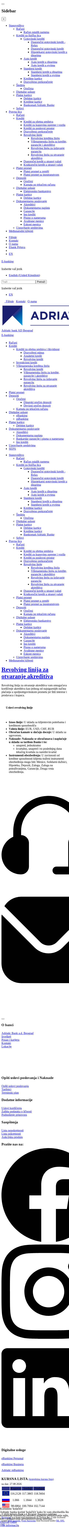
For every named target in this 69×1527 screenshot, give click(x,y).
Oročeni (28, 181)
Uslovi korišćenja (11, 1108)
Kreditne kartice (33, 78)
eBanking (21, 415)
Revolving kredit (33, 359)
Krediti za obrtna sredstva (38, 121)
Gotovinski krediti (34, 38)
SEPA (12, 448)
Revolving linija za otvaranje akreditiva (27, 673)
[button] (66, 1054)
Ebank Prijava (17, 247)
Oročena (28, 88)
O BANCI (8, 1054)
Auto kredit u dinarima (44, 62)
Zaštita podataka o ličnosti (16, 1111)
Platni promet (24, 168)
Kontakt (13, 240)
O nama (13, 243)
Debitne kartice (32, 98)
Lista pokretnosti (11, 1133)
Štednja (20, 85)
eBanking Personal (12, 1458)
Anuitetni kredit (33, 355)
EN (11, 253)
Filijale (13, 237)
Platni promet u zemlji (36, 171)
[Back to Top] (2, 1018)
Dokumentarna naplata (37, 207)
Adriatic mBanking (12, 1470)
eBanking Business (12, 1464)
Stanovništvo (16, 25)
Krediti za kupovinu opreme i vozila (44, 125)
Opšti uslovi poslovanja (15, 1086)
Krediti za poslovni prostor (39, 128)
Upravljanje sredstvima (29, 227)
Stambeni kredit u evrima (45, 75)
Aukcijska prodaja (12, 1137)
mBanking (22, 418)
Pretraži (41, 281)
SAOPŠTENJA (11, 1069)
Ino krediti (30, 214)
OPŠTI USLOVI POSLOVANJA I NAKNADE (28, 1059)
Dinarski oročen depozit (37, 402)
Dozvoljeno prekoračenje (38, 81)
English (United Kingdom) (24, 275)
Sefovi (20, 108)
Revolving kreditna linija (45, 138)
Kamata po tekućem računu (39, 184)
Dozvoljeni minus (34, 352)
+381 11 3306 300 (12, 890)
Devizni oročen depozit (37, 405)
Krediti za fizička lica (28, 35)
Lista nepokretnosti (12, 1130)
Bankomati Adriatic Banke (39, 105)
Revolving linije (33, 134)
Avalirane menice (34, 221)
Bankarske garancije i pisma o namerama (40, 438)
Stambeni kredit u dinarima (46, 71)
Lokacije (6, 1046)
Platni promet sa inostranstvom (41, 174)
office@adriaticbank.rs (14, 995)
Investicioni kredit (26, 362)
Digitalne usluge (25, 91)
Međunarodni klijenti (21, 231)
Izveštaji (6, 1036)
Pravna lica (15, 111)
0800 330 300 (9, 887)
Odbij (13, 1522)
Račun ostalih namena (36, 32)
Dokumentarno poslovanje (31, 201)
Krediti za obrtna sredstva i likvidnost (37, 349)
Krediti (20, 118)
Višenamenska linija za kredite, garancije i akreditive (49, 143)
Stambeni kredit (33, 68)
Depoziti (21, 178)
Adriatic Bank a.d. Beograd (17, 1033)
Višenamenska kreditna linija (32, 365)
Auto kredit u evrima (43, 65)
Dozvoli (4, 1522)
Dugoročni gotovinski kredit (47, 48)
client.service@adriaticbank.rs (18, 992)
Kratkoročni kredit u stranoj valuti (43, 164)
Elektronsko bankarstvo (37, 191)
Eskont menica (32, 224)
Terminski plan (10, 1092)
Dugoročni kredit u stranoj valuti (42, 161)
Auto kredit (30, 58)
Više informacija (9, 1525)
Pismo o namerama (35, 217)
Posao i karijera (10, 1039)
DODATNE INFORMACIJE (18, 1064)
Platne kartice (24, 95)
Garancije (29, 211)
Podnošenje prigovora (14, 1114)
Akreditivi (29, 204)
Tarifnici (6, 1089)
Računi (20, 28)
